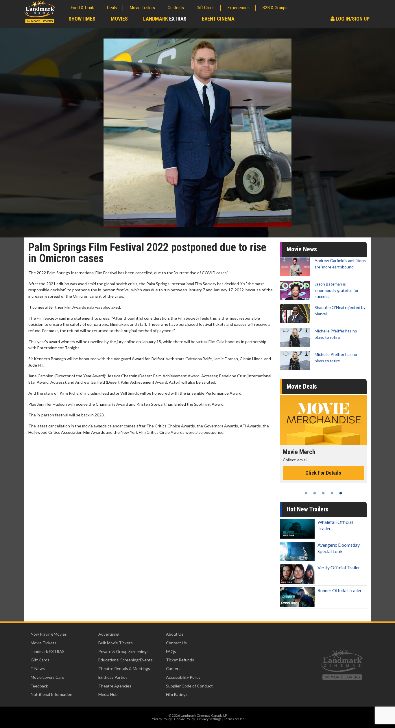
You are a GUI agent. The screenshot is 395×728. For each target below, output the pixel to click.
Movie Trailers (142, 7)
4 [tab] (332, 493)
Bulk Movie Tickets (115, 642)
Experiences (238, 7)
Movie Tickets (43, 642)
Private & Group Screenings (123, 651)
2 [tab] (315, 493)
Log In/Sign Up (352, 19)
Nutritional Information (51, 694)
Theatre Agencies (114, 685)
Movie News (302, 249)
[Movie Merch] (323, 420)
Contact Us (176, 642)
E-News (38, 668)
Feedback (39, 685)
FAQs (171, 651)
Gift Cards (206, 7)
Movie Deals (302, 386)
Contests (176, 7)
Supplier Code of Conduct (189, 685)
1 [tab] (306, 493)
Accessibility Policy (183, 677)
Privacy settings (209, 719)
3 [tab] (323, 493)
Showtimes (82, 19)
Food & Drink (82, 7)
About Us (174, 634)
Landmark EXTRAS (47, 651)
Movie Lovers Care (47, 677)
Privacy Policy (161, 719)
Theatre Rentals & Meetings (124, 668)
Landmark (165, 19)
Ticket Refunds (180, 659)
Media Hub (108, 694)
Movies (119, 19)
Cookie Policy (184, 719)
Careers (173, 668)
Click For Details (323, 473)
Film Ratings (177, 694)
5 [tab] (341, 493)
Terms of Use (234, 719)
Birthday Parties (113, 677)
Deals (112, 7)
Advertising (108, 634)
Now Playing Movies (49, 634)
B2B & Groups (274, 7)
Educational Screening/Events (125, 659)
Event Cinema (218, 19)
